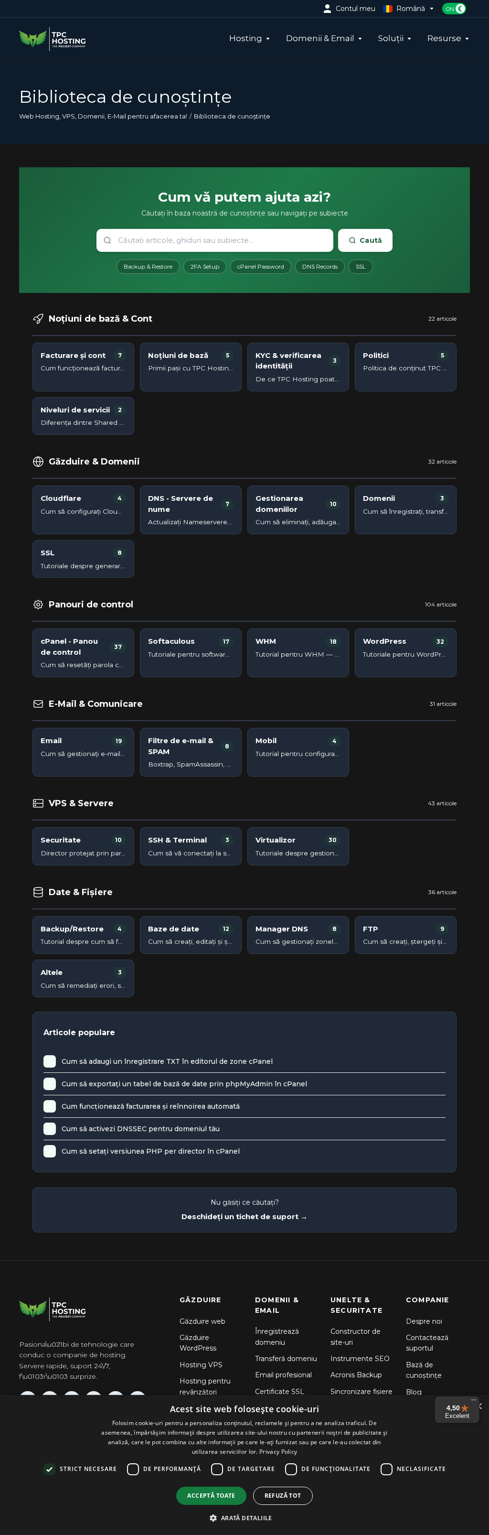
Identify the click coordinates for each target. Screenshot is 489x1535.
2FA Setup (205, 266)
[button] (244, 1518)
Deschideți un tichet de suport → (244, 1216)
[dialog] (244, 1465)
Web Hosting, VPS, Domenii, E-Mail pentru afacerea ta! (103, 116)
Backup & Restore (148, 266)
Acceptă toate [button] (211, 1496)
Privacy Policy (278, 1452)
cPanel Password (260, 266)
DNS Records (320, 266)
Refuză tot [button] (283, 1496)
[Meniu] (473, 1402)
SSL (361, 266)
